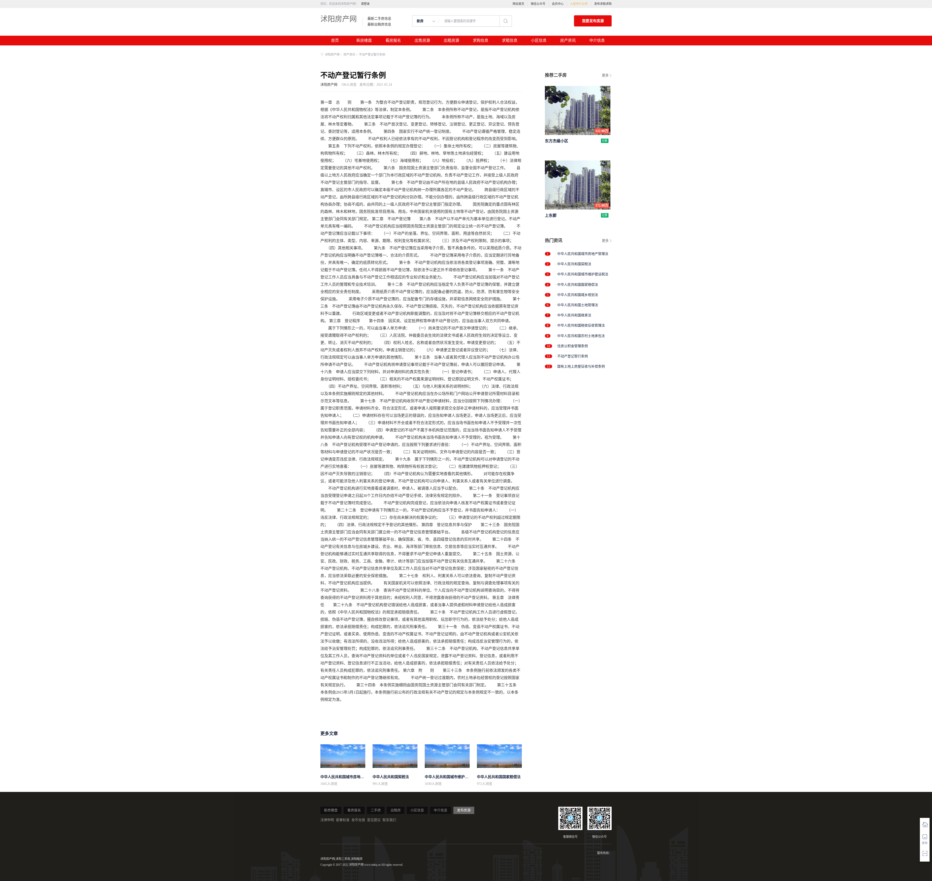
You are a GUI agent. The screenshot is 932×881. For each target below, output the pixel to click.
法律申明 (327, 820)
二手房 (376, 810)
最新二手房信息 (379, 18)
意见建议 (374, 820)
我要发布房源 (593, 21)
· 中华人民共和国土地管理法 (576, 305)
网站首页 (518, 4)
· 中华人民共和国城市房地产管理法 (581, 254)
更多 (605, 75)
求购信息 (480, 40)
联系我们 (389, 820)
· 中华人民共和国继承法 (573, 315)
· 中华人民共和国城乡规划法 (576, 295)
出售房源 (422, 40)
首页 (335, 40)
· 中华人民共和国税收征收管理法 (580, 325)
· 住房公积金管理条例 (571, 346)
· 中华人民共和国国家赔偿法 (576, 284)
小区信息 (539, 40)
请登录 (365, 4)
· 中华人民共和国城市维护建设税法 (581, 274)
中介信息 (597, 40)
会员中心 (558, 4)
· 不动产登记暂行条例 (571, 356)
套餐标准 (343, 820)
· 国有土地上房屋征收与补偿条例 (580, 366)
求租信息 (509, 40)
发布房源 (464, 810)
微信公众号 (538, 4)
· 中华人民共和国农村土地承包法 (580, 336)
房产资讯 (568, 40)
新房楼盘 (364, 40)
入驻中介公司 (579, 4)
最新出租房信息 (379, 24)
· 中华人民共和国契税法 (573, 264)
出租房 (396, 810)
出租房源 (451, 40)
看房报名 (393, 40)
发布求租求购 (603, 4)
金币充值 (358, 820)
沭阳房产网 (338, 19)
